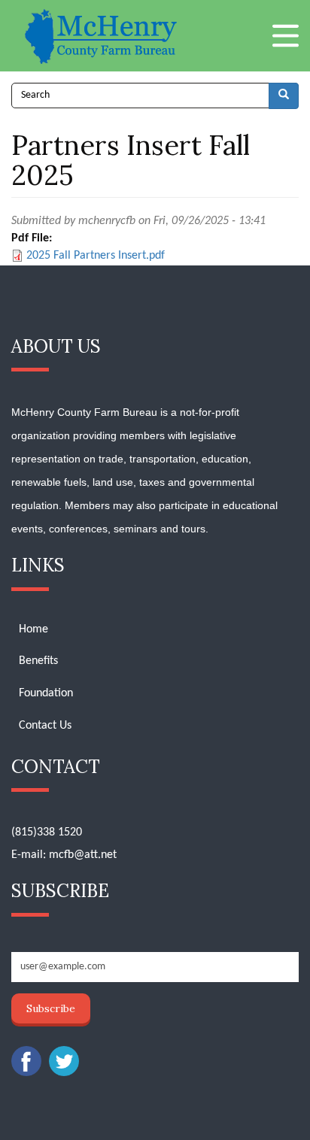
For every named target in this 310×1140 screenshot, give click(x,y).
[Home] (102, 35)
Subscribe (50, 1008)
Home (33, 629)
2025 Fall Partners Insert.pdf (95, 256)
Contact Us (45, 726)
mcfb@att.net (83, 855)
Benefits (38, 661)
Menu (285, 36)
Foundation (46, 693)
